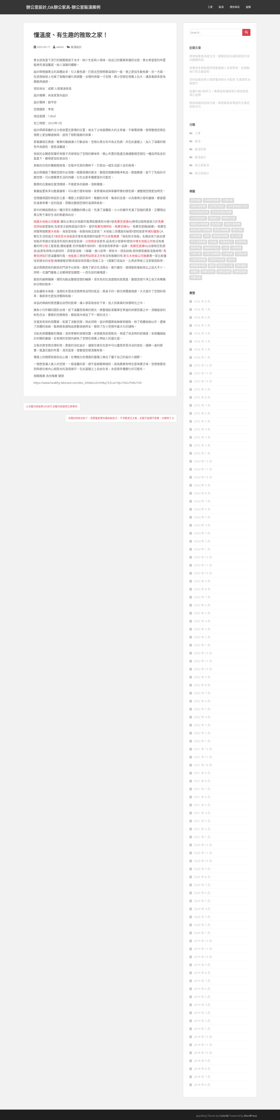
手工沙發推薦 (198, 242)
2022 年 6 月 (202, 701)
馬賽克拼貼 (208, 271)
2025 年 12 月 (203, 365)
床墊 (51, 261)
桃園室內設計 (211, 248)
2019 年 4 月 (202, 1005)
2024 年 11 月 (203, 469)
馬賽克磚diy (122, 226)
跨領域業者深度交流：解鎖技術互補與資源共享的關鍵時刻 (219, 58)
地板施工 (74, 256)
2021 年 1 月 (202, 837)
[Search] (246, 32)
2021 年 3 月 (202, 821)
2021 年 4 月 (202, 813)
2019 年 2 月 (202, 1021)
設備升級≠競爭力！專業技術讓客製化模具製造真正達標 (218, 93)
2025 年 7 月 (202, 405)
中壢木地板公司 (143, 241)
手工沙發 (236, 236)
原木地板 (196, 200)
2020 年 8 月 (202, 877)
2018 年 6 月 (202, 1085)
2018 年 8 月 (202, 1069)
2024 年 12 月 (203, 461)
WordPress (250, 1116)
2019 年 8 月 (202, 973)
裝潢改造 (200, 149)
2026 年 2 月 (202, 349)
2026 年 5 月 (202, 325)
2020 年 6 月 (202, 893)
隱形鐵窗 (153, 231)
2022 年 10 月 (203, 669)
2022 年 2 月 (202, 733)
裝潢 (221, 7)
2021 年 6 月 (202, 797)
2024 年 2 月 (202, 541)
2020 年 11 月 (203, 853)
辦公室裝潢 (202, 165)
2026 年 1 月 (202, 357)
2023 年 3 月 (202, 629)
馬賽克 (194, 271)
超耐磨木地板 (198, 265)
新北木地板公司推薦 (136, 256)
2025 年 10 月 (203, 381)
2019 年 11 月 (203, 949)
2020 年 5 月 (202, 901)
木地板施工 (226, 242)
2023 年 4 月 (202, 621)
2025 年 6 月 (202, 413)
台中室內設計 (216, 206)
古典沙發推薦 (198, 206)
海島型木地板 (63, 236)
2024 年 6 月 (202, 509)
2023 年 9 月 (202, 581)
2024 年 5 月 (202, 517)
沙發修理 (236, 248)
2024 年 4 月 (202, 525)
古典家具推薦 (211, 200)
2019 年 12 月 (203, 941)
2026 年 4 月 (202, 333)
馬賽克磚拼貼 (103, 226)
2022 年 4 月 (202, 717)
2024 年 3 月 (202, 533)
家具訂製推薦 (221, 230)
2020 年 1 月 (202, 933)
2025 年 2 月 (202, 445)
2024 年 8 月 (202, 493)
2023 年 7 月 (202, 597)
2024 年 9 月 (202, 485)
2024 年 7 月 (202, 501)
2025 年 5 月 (202, 421)
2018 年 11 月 (203, 1045)
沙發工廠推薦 (211, 254)
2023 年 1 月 (202, 645)
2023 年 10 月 (203, 573)
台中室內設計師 (199, 212)
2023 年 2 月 (202, 637)
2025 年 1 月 (202, 453)
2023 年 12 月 (203, 557)
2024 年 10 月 (203, 477)
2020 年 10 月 (203, 861)
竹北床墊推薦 (110, 236)
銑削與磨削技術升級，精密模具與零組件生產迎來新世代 (219, 104)
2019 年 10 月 (203, 957)
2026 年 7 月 (202, 309)
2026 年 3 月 (202, 341)
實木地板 (53, 231)
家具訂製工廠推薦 (201, 230)
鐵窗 (211, 265)
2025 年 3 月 (202, 437)
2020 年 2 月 (202, 925)
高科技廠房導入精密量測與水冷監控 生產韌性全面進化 (219, 81)
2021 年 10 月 (203, 765)
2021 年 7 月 (202, 789)
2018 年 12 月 (203, 1037)
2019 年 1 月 (202, 1029)
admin (60, 47)
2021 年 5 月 (202, 805)
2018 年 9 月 (202, 1061)
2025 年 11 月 (203, 373)
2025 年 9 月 (202, 389)
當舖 (248, 7)
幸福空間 (196, 236)
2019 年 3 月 (202, 1013)
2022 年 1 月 (202, 741)
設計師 (231, 260)
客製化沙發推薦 (199, 224)
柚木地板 (196, 248)
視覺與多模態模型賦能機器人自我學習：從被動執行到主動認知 (219, 69)
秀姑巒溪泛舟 (93, 256)
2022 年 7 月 (202, 693)
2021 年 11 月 (203, 757)
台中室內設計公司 (237, 206)
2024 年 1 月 (202, 549)
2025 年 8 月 (202, 397)
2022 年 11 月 (203, 661)
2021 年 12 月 (203, 749)
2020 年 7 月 (202, 885)
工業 (210, 7)
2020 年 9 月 (202, 869)
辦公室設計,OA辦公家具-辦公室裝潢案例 (63, 7)
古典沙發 (228, 200)
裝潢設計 (76, 47)
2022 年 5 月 (202, 709)
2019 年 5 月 (202, 997)
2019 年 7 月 (202, 981)
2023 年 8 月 (202, 589)
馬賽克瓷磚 (224, 271)
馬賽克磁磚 (240, 271)
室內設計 (217, 224)
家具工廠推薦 (232, 224)
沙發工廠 (196, 254)
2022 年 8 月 (202, 685)
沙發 (45, 246)
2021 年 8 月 (202, 781)
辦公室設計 (202, 173)
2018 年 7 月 (202, 1077)
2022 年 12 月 (203, 653)
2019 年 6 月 (202, 989)
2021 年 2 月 (202, 829)
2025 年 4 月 (202, 429)
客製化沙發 (229, 218)
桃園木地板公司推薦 (46, 221)
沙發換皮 (91, 241)
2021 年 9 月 (202, 773)
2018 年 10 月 (203, 1053)
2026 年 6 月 (202, 317)
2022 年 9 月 (202, 677)
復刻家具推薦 (220, 236)
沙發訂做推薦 (198, 260)
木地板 (213, 242)
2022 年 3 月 (202, 725)
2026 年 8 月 (202, 301)
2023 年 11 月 (203, 565)
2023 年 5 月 (202, 613)
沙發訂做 (241, 254)
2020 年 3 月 (202, 917)
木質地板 (241, 242)
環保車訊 (235, 7)
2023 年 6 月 (202, 605)
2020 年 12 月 (203, 845)
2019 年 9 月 (202, 965)
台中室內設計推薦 (221, 212)
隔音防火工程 (225, 265)
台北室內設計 (198, 218)
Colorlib (224, 1116)
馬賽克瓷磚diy (123, 221)
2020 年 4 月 (202, 909)
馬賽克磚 (196, 277)
